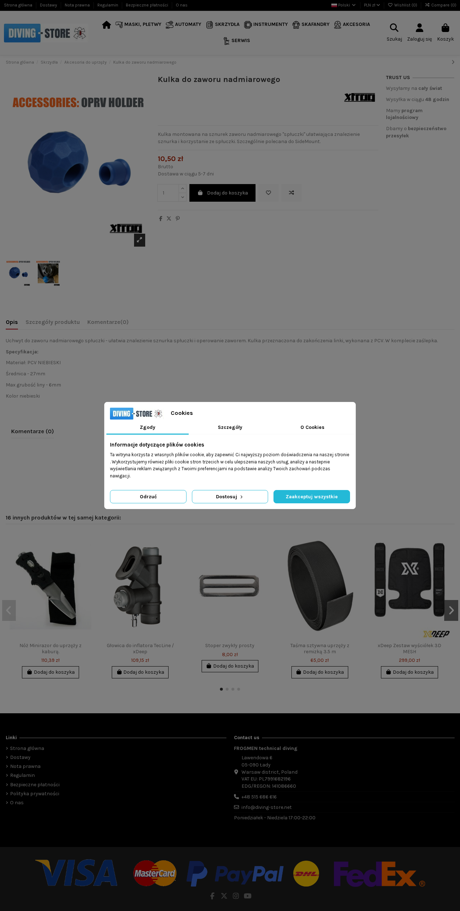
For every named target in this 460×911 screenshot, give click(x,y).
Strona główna (18, 5)
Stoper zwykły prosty (229, 645)
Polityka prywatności (34, 794)
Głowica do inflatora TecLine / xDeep (140, 648)
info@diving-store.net (267, 807)
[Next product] (453, 62)
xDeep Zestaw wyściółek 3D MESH (409, 648)
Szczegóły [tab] (230, 427)
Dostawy (49, 5)
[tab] (108, 324)
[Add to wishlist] (268, 193)
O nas (182, 5)
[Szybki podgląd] (86, 568)
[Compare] (86, 555)
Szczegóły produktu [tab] (53, 322)
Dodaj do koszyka (227, 193)
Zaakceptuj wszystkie (312, 497)
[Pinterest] (178, 219)
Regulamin (108, 5)
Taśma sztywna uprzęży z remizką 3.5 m (319, 648)
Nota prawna (78, 5)
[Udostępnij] (160, 219)
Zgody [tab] (147, 427)
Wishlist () (405, 5)
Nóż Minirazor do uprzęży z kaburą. (50, 648)
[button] (138, 25)
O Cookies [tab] (312, 427)
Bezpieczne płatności (147, 5)
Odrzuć (148, 497)
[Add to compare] (291, 193)
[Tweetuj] (168, 219)
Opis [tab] (12, 322)
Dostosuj (227, 497)
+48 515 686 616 (259, 797)
